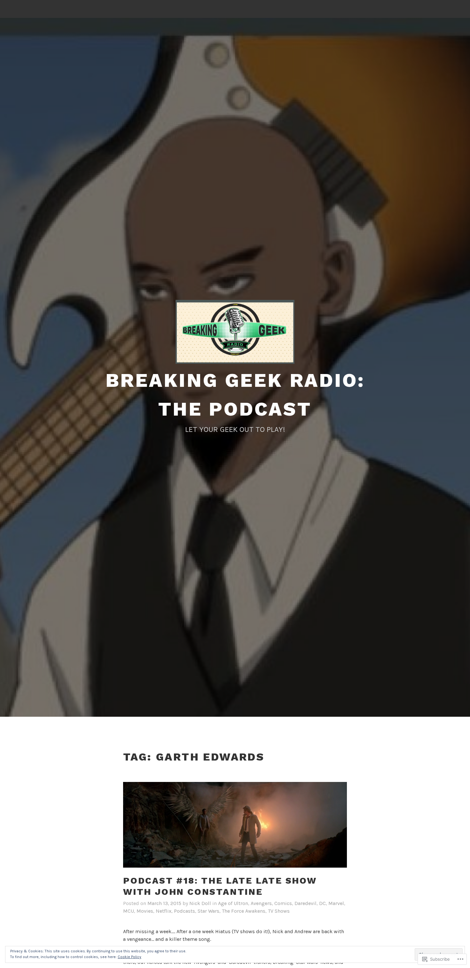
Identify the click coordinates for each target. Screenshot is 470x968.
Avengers (261, 903)
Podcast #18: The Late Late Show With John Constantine (220, 886)
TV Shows (279, 911)
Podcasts (184, 911)
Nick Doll (200, 903)
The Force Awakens (243, 911)
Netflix (163, 911)
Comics (283, 903)
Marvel (336, 903)
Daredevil (305, 903)
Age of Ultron (233, 903)
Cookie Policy (129, 957)
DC (322, 903)
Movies (145, 911)
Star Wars (208, 911)
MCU (128, 911)
